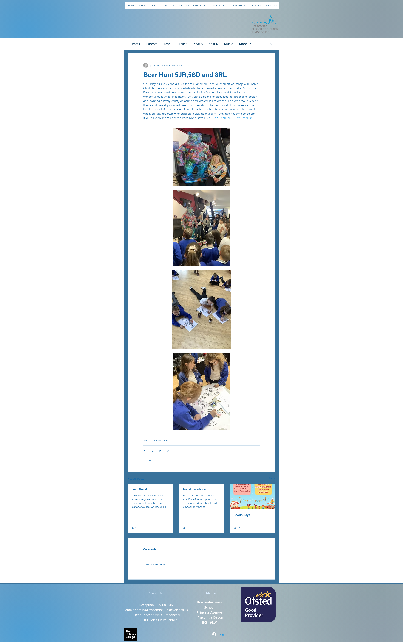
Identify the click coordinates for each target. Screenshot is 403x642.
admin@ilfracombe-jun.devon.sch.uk (161, 610)
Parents (151, 44)
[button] (147, 5)
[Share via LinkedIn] (160, 450)
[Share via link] (167, 450)
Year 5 (198, 44)
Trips (165, 440)
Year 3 (168, 44)
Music (228, 44)
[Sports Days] (252, 496)
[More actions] (258, 65)
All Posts (134, 44)
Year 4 (183, 44)
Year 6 (213, 44)
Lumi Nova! (139, 489)
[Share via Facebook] (144, 450)
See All (272, 478)
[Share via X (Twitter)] (152, 450)
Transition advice (194, 489)
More (243, 44)
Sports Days (242, 515)
